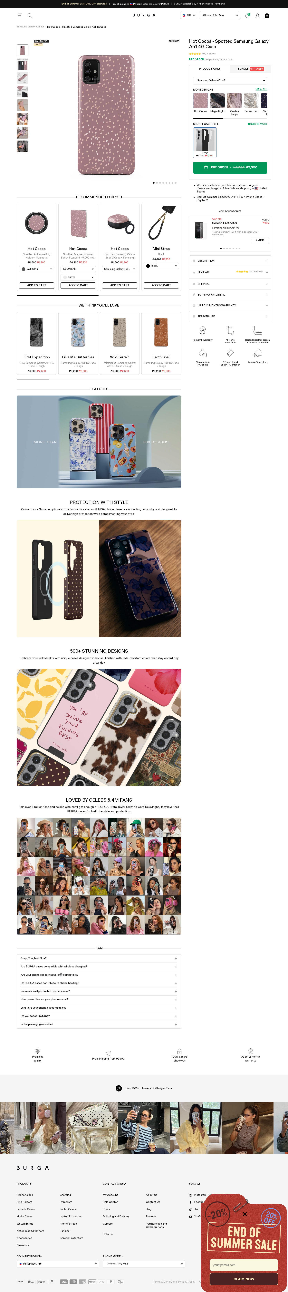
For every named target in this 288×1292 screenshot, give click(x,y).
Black (161, 254)
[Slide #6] (172, 183)
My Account (110, 1195)
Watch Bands (25, 1223)
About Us (151, 1195)
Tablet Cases (68, 1209)
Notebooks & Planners (30, 1231)
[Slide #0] (154, 183)
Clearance (23, 1245)
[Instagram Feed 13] (40, 1128)
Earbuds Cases (26, 1209)
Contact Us (153, 1202)
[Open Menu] (20, 15)
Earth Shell (161, 357)
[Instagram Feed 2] (196, 1128)
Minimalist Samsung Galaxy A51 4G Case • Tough (120, 364)
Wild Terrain (120, 357)
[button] (202, 54)
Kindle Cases (24, 1216)
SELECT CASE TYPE (206, 124)
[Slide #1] (157, 183)
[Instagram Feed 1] (144, 1128)
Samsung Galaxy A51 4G (30, 27)
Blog (148, 1209)
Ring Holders (24, 1202)
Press (106, 1209)
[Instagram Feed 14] (92, 1128)
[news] (247, 15)
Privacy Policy (186, 1281)
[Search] (30, 15)
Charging (65, 1195)
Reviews (151, 1216)
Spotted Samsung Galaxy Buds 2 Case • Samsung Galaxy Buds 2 (120, 256)
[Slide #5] (169, 183)
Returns (108, 1234)
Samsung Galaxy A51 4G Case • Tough (78, 364)
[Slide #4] (166, 183)
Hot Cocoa (37, 249)
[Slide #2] (160, 183)
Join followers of (149, 1088)
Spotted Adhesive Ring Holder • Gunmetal (37, 256)
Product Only (209, 69)
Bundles (65, 1231)
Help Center (110, 1202)
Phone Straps (68, 1223)
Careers (108, 1223)
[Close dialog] (245, 1214)
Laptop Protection (71, 1216)
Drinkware (66, 1202)
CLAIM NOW (244, 1279)
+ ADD (260, 240)
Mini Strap (161, 249)
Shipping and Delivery (116, 1216)
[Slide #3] (163, 183)
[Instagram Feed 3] (248, 1128)
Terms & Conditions (165, 1281)
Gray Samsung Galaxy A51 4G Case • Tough (37, 364)
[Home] (144, 15)
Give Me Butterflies (78, 357)
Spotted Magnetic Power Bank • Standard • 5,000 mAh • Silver (78, 256)
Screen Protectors (71, 1238)
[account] (257, 15)
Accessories (24, 1238)
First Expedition (37, 357)
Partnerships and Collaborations (156, 1225)
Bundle (250, 69)
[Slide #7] (176, 183)
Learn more (259, 124)
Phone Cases (25, 1195)
